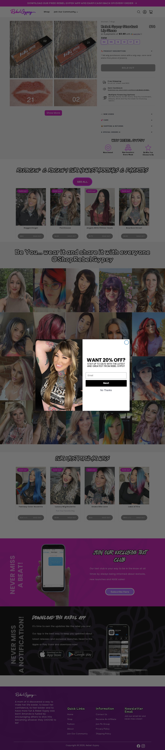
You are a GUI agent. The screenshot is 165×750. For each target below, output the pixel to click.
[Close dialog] (126, 342)
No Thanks (106, 390)
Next (106, 383)
